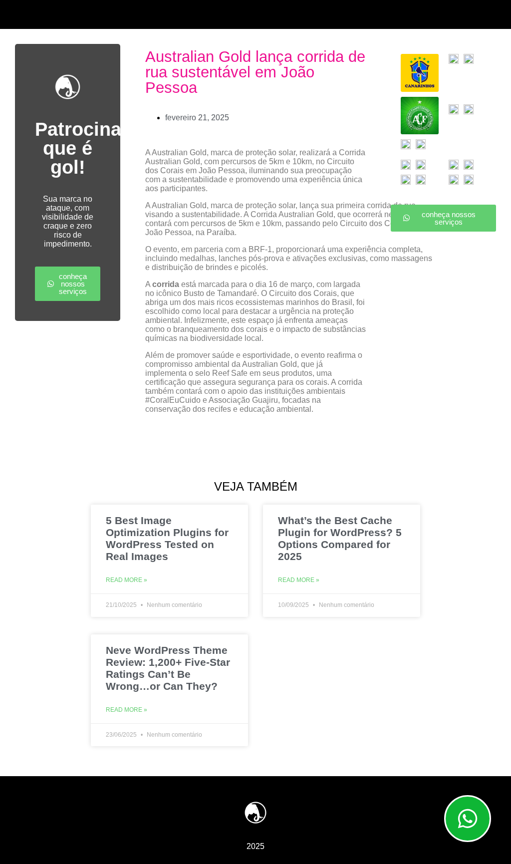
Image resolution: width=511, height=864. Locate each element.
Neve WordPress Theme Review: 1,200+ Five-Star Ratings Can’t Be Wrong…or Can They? (168, 668)
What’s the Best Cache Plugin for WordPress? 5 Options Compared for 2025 (340, 538)
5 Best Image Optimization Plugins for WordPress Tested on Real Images (167, 538)
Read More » (126, 579)
